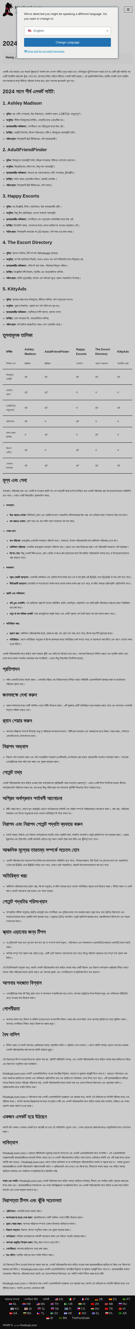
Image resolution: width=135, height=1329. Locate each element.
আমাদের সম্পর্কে (12, 1299)
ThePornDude (81, 1318)
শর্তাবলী (46, 1299)
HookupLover (28, 1325)
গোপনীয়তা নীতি (31, 1299)
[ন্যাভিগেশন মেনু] (128, 9)
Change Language (67, 42)
